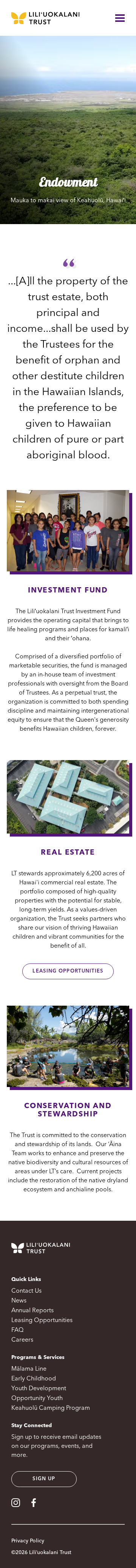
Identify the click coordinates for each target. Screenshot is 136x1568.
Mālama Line (28, 1369)
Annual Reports (32, 1311)
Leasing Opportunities (67, 971)
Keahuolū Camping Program (50, 1408)
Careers (22, 1340)
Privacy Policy (27, 1541)
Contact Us (26, 1291)
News (18, 1301)
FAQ (17, 1330)
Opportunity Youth (37, 1398)
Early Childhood (33, 1379)
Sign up (43, 1478)
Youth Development (38, 1389)
